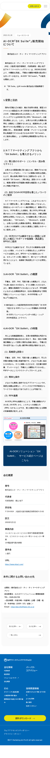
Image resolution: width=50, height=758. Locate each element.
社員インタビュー (31, 706)
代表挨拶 (7, 670)
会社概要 (7, 681)
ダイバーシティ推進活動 (11, 692)
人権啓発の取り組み (10, 695)
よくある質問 (30, 699)
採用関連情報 (32, 688)
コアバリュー (32, 668)
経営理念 (7, 674)
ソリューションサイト (10, 678)
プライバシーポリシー (13, 734)
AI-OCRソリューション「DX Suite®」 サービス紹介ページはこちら (25, 456)
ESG (6, 688)
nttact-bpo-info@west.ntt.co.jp (22, 607)
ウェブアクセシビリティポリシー (17, 730)
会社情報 (8, 667)
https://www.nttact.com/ (14, 564)
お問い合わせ (34, 6)
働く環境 (28, 702)
